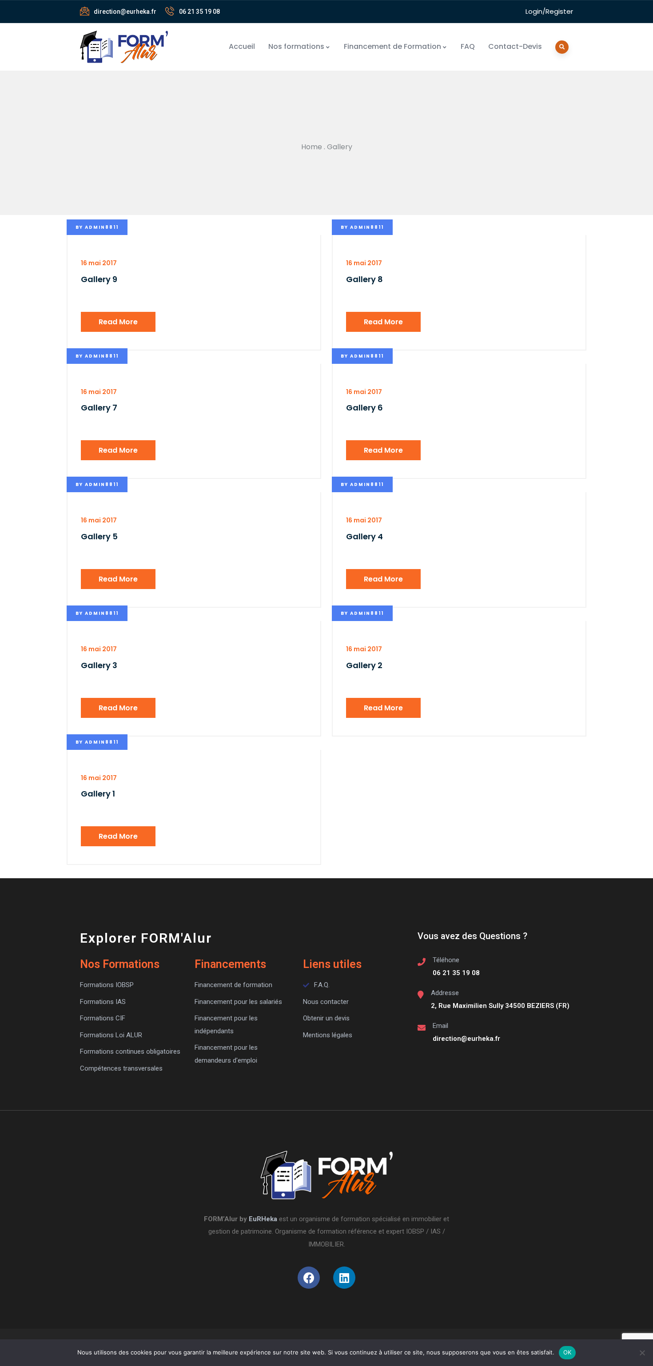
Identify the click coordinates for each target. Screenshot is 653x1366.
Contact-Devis (515, 46)
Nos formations (296, 46)
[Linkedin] (344, 1277)
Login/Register (549, 11)
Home (311, 147)
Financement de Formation (392, 46)
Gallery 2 (364, 665)
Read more (118, 322)
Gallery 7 (99, 407)
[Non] (641, 1352)
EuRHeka (263, 1219)
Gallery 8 (364, 279)
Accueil (242, 46)
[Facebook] (309, 1277)
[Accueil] (124, 47)
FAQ (468, 46)
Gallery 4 (364, 536)
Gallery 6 (364, 407)
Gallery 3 (99, 665)
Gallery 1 (98, 793)
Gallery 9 (99, 279)
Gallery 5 (99, 536)
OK (567, 1352)
